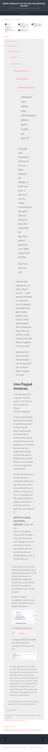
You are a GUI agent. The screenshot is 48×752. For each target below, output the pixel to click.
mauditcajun (22, 79)
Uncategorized (12, 726)
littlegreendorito (21, 71)
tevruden (17, 19)
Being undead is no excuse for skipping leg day (24, 5)
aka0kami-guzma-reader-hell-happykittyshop (14, 720)
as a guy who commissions (17, 729)
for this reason (27, 729)
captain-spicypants (14, 51)
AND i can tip (9, 729)
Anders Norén (38, 747)
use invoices (39, 730)
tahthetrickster (26, 87)
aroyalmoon (16, 64)
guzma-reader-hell (10, 41)
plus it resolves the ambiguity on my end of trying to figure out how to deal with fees (22, 730)
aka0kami (6, 36)
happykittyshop (11, 46)
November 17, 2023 (8, 19)
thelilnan (13, 57)
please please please (34, 729)
